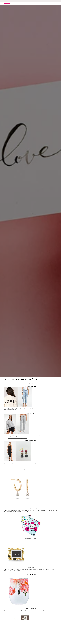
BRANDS (28, 3)
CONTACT (39, 3)
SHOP (24, 3)
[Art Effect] (7, 3)
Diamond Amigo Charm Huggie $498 (30, 508)
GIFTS (31, 3)
